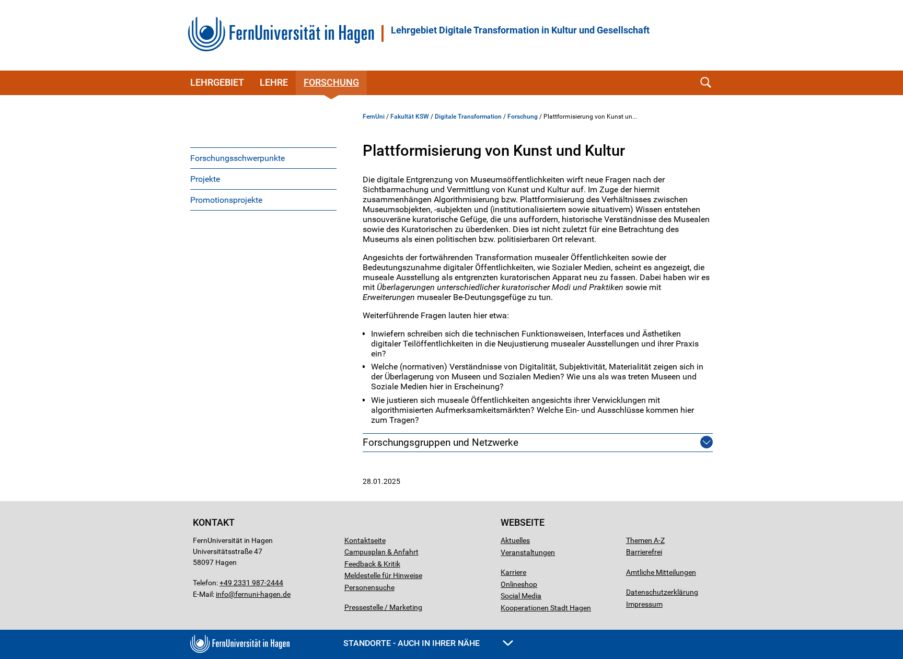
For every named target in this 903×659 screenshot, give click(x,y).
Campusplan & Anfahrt (381, 552)
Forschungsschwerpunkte (237, 158)
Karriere (513, 572)
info (222, 594)
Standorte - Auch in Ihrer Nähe (412, 643)
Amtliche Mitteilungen (661, 572)
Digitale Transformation (468, 116)
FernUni (374, 116)
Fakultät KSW (409, 116)
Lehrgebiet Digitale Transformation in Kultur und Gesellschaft (520, 30)
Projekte (205, 179)
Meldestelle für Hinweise (383, 575)
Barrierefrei (644, 552)
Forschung (331, 82)
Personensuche (369, 587)
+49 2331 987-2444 (251, 583)
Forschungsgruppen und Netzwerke (440, 442)
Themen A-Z (645, 540)
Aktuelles (515, 540)
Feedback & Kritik (372, 564)
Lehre (274, 82)
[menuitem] (263, 157)
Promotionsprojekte (226, 200)
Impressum (644, 604)
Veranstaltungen (528, 552)
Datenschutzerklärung (662, 592)
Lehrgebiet (217, 82)
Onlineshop (519, 584)
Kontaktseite (365, 540)
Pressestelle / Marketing (383, 607)
